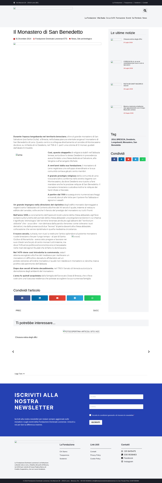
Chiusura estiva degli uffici (133, 39)
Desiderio (130, 139)
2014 (113, 139)
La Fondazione (117, 3)
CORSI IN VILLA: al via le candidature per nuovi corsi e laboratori (134, 63)
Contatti (145, 3)
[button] (145, 10)
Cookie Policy (95, 459)
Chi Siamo (63, 451)
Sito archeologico (84, 39)
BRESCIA (121, 139)
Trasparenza (128, 3)
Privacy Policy (95, 455)
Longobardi (116, 142)
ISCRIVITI (95, 422)
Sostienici (137, 3)
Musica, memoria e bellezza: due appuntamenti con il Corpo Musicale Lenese (134, 108)
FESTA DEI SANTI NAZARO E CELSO (133, 84)
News (144, 18)
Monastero (127, 142)
